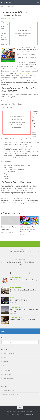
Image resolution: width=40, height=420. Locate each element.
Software (5, 366)
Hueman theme (29, 414)
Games (3, 7)
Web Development (8, 379)
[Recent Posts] (10, 273)
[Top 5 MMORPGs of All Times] (5, 300)
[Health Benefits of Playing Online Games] (10, 220)
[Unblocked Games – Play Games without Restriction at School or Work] (29, 220)
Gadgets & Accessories (9, 353)
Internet (5, 362)
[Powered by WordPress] (13, 414)
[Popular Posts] (29, 273)
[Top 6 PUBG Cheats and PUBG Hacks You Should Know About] (5, 310)
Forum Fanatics (6, 2)
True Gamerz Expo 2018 (24, 73)
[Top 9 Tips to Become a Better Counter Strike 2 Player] (5, 290)
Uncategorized (7, 370)
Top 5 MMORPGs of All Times (18, 300)
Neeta (5, 18)
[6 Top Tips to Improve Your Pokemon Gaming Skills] (5, 280)
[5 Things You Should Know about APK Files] (5, 320)
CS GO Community (8, 390)
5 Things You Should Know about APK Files (22, 319)
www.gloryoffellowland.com (11, 394)
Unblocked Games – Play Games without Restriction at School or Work (27, 229)
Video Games (11, 7)
